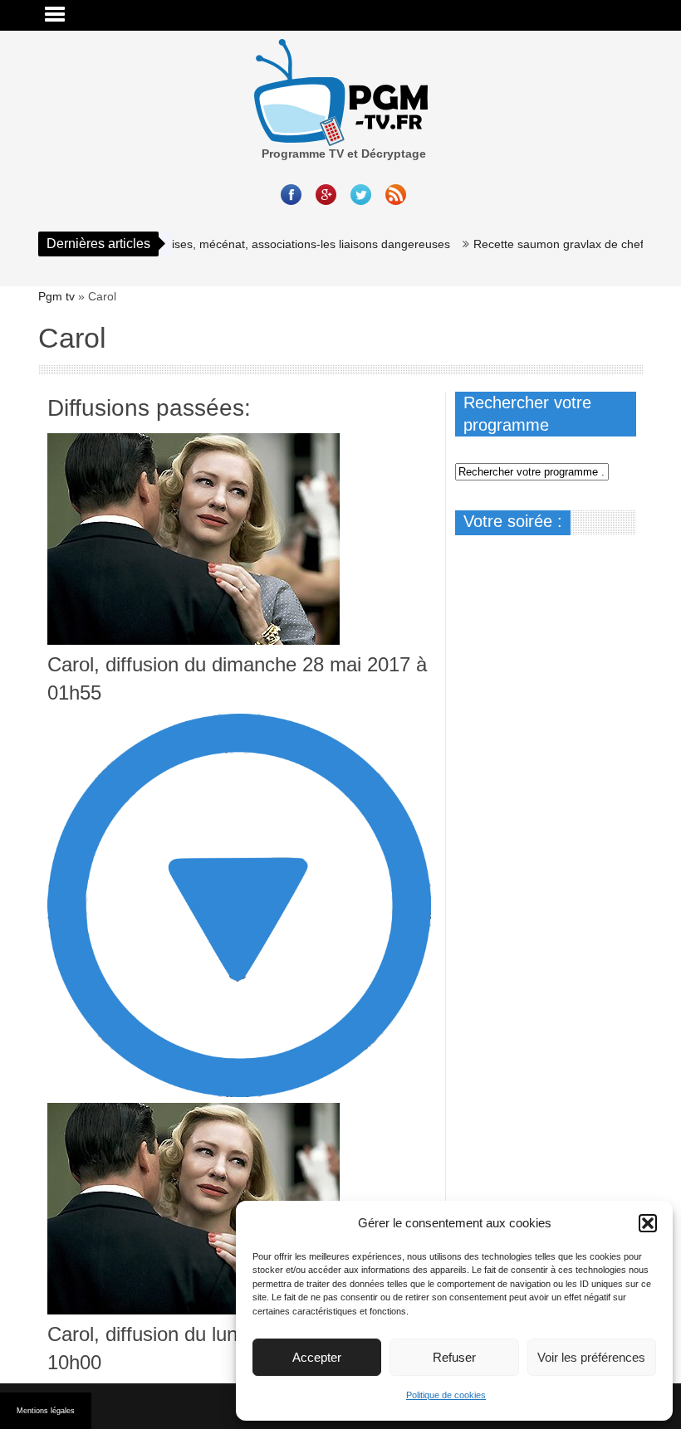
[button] (647, 1223)
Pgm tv (56, 296)
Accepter (316, 1357)
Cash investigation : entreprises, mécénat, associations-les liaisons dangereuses (219, 244)
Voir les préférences (591, 1357)
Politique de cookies (446, 1395)
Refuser (454, 1357)
